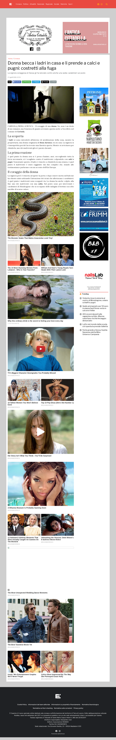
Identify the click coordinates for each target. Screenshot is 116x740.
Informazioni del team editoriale (39, 704)
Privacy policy (78, 708)
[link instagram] (101, 4)
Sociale (56, 4)
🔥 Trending (84, 294)
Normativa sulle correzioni (63, 708)
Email (54, 81)
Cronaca (19, 4)
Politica (25, 4)
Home (10, 58)
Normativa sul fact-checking (43, 708)
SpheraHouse (61, 733)
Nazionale (40, 4)
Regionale (49, 4)
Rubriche (64, 4)
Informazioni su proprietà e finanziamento (65, 704)
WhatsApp (27, 81)
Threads (46, 81)
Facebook (17, 81)
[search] (106, 4)
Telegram (36, 81)
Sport (70, 4)
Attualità (33, 4)
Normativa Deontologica (90, 704)
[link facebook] (98, 4)
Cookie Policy (22, 704)
